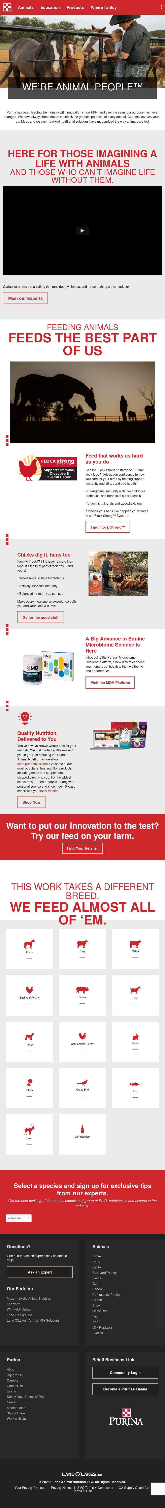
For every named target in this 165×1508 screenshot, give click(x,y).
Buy (104, 7)
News (11, 1402)
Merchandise (16, 1407)
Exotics (97, 1332)
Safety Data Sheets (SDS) (25, 1396)
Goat (95, 1283)
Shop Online (16, 1413)
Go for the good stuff (41, 617)
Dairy (96, 1261)
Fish (95, 1316)
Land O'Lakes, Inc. (20, 1315)
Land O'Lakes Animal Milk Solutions (33, 1320)
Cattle (96, 1267)
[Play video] (82, 231)
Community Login (125, 1372)
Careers (12, 1380)
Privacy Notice (61, 1487)
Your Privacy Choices (29, 1487)
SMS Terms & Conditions (95, 1487)
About (11, 1369)
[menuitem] (7, 7)
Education (50, 7)
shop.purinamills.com (32, 763)
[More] (161, 7)
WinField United (19, 1309)
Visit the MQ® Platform (110, 682)
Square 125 (15, 1375)
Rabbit (97, 1300)
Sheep (97, 1289)
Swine (96, 1278)
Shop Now (31, 802)
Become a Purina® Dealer (125, 1389)
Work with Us (16, 1418)
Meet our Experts (25, 298)
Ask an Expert (40, 1272)
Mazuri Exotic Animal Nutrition (29, 1298)
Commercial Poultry (106, 1294)
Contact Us (15, 1385)
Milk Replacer (102, 1327)
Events (12, 1391)
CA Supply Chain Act (134, 1487)
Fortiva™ (13, 1303)
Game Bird (100, 1311)
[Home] (7, 8)
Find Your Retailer (82, 848)
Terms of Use (82, 1491)
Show (96, 1305)
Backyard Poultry (104, 1272)
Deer (95, 1322)
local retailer (49, 790)
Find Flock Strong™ (108, 527)
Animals (26, 7)
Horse (96, 1256)
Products (75, 7)
